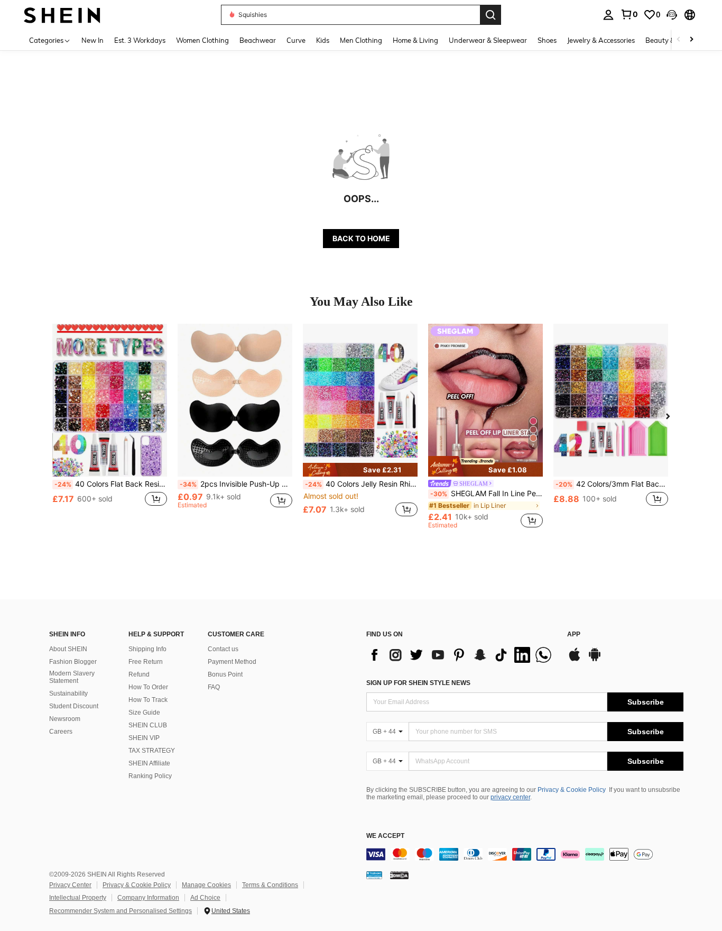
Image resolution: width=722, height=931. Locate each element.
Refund (139, 674)
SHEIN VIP (144, 738)
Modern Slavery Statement (72, 677)
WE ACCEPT (385, 836)
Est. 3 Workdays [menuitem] (139, 40)
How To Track (148, 700)
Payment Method (232, 661)
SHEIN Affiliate (149, 763)
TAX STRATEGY (151, 750)
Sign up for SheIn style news (418, 683)
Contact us (223, 649)
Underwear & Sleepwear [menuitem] (488, 40)
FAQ (214, 687)
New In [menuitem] (92, 40)
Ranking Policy (150, 776)
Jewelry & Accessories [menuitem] (601, 40)
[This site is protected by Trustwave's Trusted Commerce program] (374, 875)
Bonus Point (225, 674)
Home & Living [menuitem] (415, 40)
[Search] (490, 15)
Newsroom (64, 719)
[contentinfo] (524, 854)
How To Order (148, 687)
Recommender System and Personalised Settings (120, 911)
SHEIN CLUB (147, 725)
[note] (360, 470)
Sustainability (68, 693)
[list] (461, 655)
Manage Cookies (206, 885)
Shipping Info (147, 649)
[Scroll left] (678, 40)
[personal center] (608, 14)
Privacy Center (70, 885)
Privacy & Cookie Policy (572, 789)
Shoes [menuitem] (547, 40)
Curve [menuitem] (296, 40)
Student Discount (73, 706)
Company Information (148, 897)
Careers (60, 731)
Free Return (145, 661)
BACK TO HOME (361, 238)
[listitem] (109, 426)
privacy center (510, 797)
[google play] (594, 659)
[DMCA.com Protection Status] (399, 875)
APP (573, 634)
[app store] (574, 659)
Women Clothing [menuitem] (202, 40)
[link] (629, 14)
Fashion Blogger (73, 661)
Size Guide (144, 712)
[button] (671, 14)
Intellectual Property (77, 897)
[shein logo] (62, 15)
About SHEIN (68, 649)
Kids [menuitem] (322, 40)
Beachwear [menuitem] (257, 40)
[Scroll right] (691, 40)
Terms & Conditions (270, 885)
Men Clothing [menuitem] (361, 40)
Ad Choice (205, 897)
